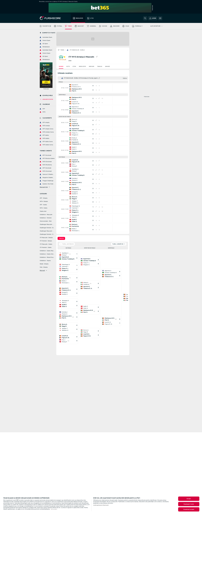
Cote (68, 66)
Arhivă (107, 66)
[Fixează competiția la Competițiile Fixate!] (96, 56)
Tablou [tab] (61, 238)
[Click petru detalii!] (93, 87)
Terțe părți (54, 509)
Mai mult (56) (44, 187)
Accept (189, 498)
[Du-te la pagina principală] (52, 18)
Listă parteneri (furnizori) (100, 505)
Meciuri (91, 66)
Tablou (99, 66)
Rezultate (82, 66)
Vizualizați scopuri (188, 509)
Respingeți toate (189, 504)
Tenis (62, 50)
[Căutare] (145, 18)
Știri (74, 66)
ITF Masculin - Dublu (77, 50)
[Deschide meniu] (160, 18)
